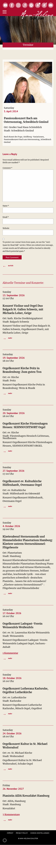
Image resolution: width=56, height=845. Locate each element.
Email (6, 217)
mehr (7, 338)
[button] (4, 840)
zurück (8, 265)
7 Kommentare (11, 814)
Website (6, 228)
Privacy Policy (22, 833)
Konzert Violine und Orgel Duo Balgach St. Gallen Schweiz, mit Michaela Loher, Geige (23, 309)
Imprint (10, 833)
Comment (7, 168)
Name (6, 206)
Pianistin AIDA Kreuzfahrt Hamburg (26, 795)
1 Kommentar (10, 653)
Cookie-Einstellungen (39, 833)
